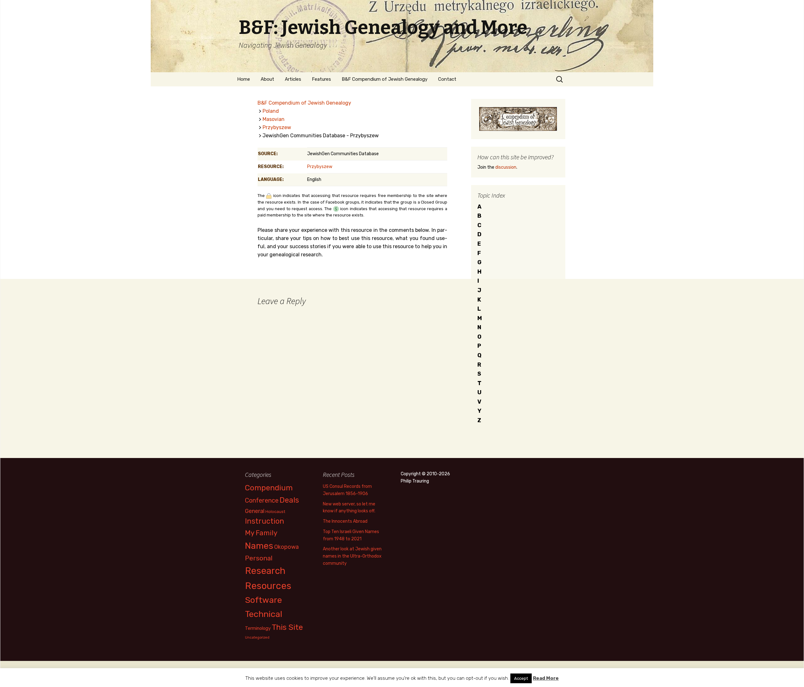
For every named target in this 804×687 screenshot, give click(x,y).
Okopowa (286, 546)
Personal (259, 558)
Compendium (269, 487)
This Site (287, 627)
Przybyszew (277, 127)
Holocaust (275, 511)
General (254, 511)
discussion (505, 167)
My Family (261, 533)
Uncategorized (257, 637)
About (267, 79)
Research (265, 570)
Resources (268, 586)
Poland (271, 111)
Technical (263, 614)
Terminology (258, 628)
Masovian (274, 119)
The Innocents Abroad (345, 521)
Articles (293, 79)
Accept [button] (521, 678)
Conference (262, 500)
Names (259, 546)
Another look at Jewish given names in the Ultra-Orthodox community (352, 556)
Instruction (264, 521)
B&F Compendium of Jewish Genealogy (384, 79)
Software (263, 600)
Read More (546, 678)
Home (243, 79)
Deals (289, 499)
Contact (447, 79)
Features (321, 79)
